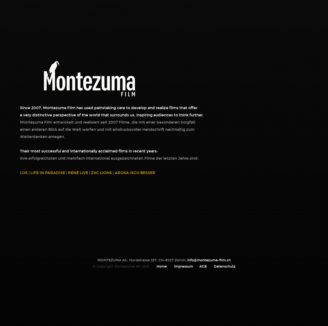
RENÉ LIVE (78, 172)
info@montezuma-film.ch (209, 260)
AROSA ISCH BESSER (135, 172)
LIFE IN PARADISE (47, 172)
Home (162, 266)
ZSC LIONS (101, 172)
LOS (24, 172)
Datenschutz (225, 266)
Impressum (183, 266)
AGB (203, 266)
